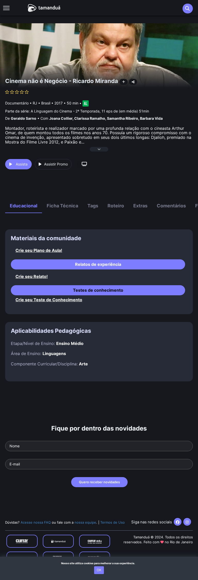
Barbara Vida (151, 118)
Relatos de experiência (98, 264)
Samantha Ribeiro (122, 118)
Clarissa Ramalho (89, 118)
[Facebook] (178, 522)
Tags (92, 205)
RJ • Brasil (41, 103)
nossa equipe (85, 522)
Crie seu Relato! (31, 276)
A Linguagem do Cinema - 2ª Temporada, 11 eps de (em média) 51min (90, 111)
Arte (83, 363)
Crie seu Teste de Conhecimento (48, 299)
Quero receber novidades (99, 482)
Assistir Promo (56, 164)
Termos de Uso (112, 522)
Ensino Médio (70, 343)
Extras (140, 205)
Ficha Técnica (62, 205)
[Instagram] (187, 522)
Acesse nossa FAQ (36, 522)
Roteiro (116, 205)
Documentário (17, 103)
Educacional (23, 205)
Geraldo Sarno (23, 118)
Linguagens (54, 353)
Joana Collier (60, 118)
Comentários (171, 205)
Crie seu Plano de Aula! (38, 250)
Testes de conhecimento (98, 290)
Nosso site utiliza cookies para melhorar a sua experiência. (99, 563)
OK (99, 570)
